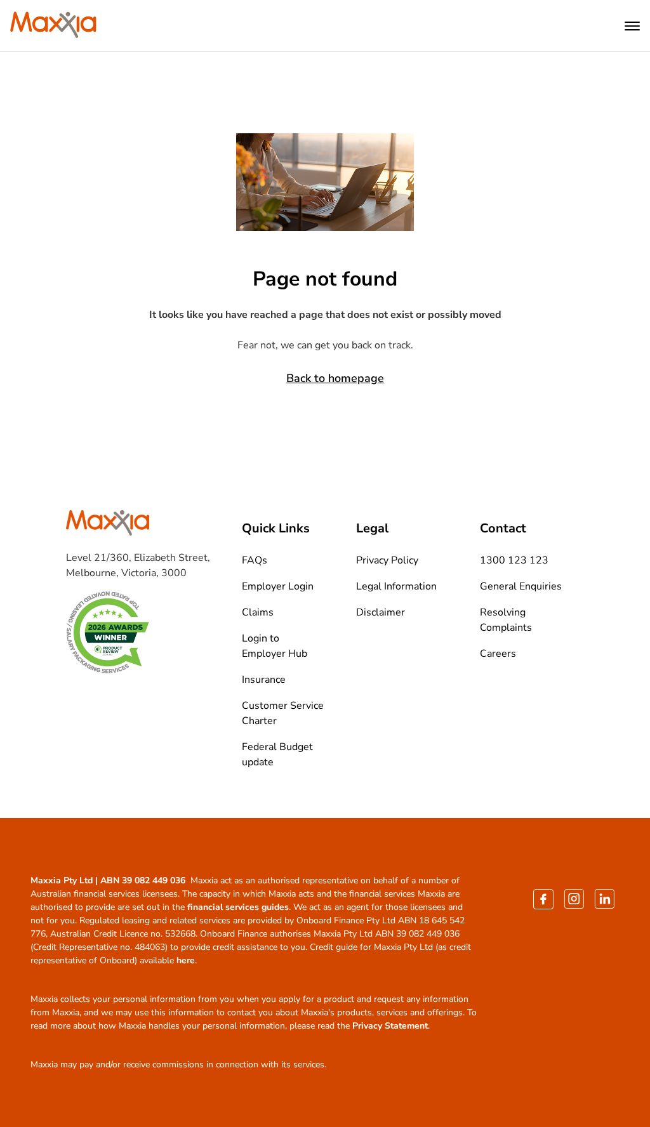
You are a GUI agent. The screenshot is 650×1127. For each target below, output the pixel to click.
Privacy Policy (387, 560)
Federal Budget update (277, 754)
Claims (258, 612)
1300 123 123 (514, 560)
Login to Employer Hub (274, 646)
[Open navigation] (632, 26)
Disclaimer (380, 612)
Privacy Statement (390, 1026)
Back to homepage (335, 378)
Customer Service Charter (283, 713)
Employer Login (278, 586)
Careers (498, 654)
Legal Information (396, 586)
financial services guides (238, 907)
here (185, 960)
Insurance (264, 680)
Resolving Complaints (506, 620)
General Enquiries (521, 586)
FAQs (254, 560)
